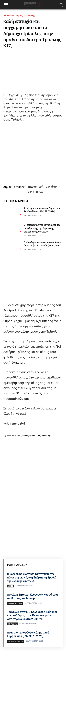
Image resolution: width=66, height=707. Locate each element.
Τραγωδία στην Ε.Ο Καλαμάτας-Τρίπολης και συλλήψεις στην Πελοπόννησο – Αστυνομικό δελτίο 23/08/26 (32, 615)
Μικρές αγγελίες (15, 603)
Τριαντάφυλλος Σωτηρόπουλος (35, 435)
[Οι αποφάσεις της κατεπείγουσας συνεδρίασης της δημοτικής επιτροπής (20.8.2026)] (12, 229)
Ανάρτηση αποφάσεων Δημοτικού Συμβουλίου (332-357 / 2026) (28, 634)
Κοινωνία (12, 624)
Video (10, 586)
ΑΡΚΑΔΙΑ (8, 15)
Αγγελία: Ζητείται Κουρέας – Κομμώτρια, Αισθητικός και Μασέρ (32, 596)
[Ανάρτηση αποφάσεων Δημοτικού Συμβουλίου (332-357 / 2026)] (12, 213)
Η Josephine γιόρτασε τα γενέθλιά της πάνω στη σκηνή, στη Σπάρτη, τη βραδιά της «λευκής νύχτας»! (31, 577)
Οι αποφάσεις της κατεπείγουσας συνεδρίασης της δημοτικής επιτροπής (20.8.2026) (42, 228)
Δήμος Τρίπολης (25, 15)
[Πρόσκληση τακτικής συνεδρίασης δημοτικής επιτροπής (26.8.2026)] (12, 247)
